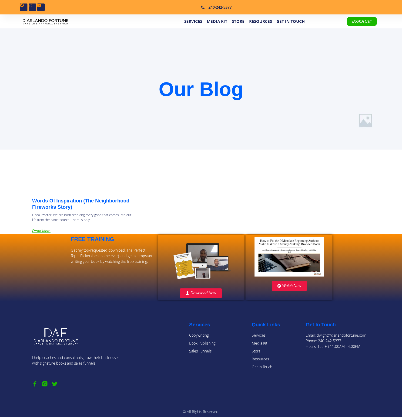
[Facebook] (23, 7)
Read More (41, 231)
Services (193, 21)
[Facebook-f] (34, 383)
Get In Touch (291, 21)
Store (238, 21)
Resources (260, 21)
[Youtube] (41, 7)
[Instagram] (32, 7)
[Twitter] (54, 383)
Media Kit (217, 21)
